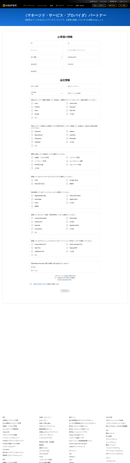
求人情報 (109, 436)
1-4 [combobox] (32, 94)
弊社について (110, 433)
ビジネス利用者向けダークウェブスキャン (82, 423)
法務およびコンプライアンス (48, 432)
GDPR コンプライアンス (47, 426)
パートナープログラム (113, 448)
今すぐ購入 (123, 5)
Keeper (10, 5)
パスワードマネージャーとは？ (116, 423)
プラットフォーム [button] (28, 5)
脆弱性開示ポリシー (45, 429)
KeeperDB (6, 432)
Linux (70, 459)
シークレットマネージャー (11, 438)
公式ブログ (93, 1)
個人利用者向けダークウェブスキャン (81, 420)
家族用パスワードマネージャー (12, 455)
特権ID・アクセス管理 (10, 426)
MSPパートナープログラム (114, 454)
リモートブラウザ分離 (10, 435)
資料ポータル (43, 448)
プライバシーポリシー (46, 435)
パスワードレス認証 (45, 459)
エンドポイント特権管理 (10, 429)
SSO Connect (43, 454)
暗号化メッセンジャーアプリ (78, 432)
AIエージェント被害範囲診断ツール (80, 441)
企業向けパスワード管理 (10, 420)
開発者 (41, 445)
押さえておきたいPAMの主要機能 (116, 426)
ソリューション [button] (42, 5)
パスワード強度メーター (77, 438)
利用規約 (67, 278)
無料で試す (112, 5)
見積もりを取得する (99, 5)
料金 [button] (51, 5)
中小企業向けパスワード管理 (12, 423)
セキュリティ (43, 420)
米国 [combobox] (34, 57)
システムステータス (45, 438)
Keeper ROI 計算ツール (76, 435)
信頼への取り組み (45, 423)
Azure (41, 457)
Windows (72, 457)
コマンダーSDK (44, 451)
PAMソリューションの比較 (114, 420)
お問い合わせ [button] (80, 5)
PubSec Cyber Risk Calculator (78, 444)
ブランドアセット (111, 439)
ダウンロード (60, 5)
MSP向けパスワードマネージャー (13, 441)
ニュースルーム (111, 442)
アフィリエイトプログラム (114, 451)
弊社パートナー (111, 445)
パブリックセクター (9, 446)
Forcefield (6, 449)
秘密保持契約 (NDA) (39, 284)
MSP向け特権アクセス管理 (11, 444)
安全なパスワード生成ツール (78, 426)
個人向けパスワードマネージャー (13, 452)
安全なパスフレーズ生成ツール (79, 429)
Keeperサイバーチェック (77, 446)
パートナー (103, 1)
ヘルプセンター (111, 461)
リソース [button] (70, 5)
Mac (70, 454)
